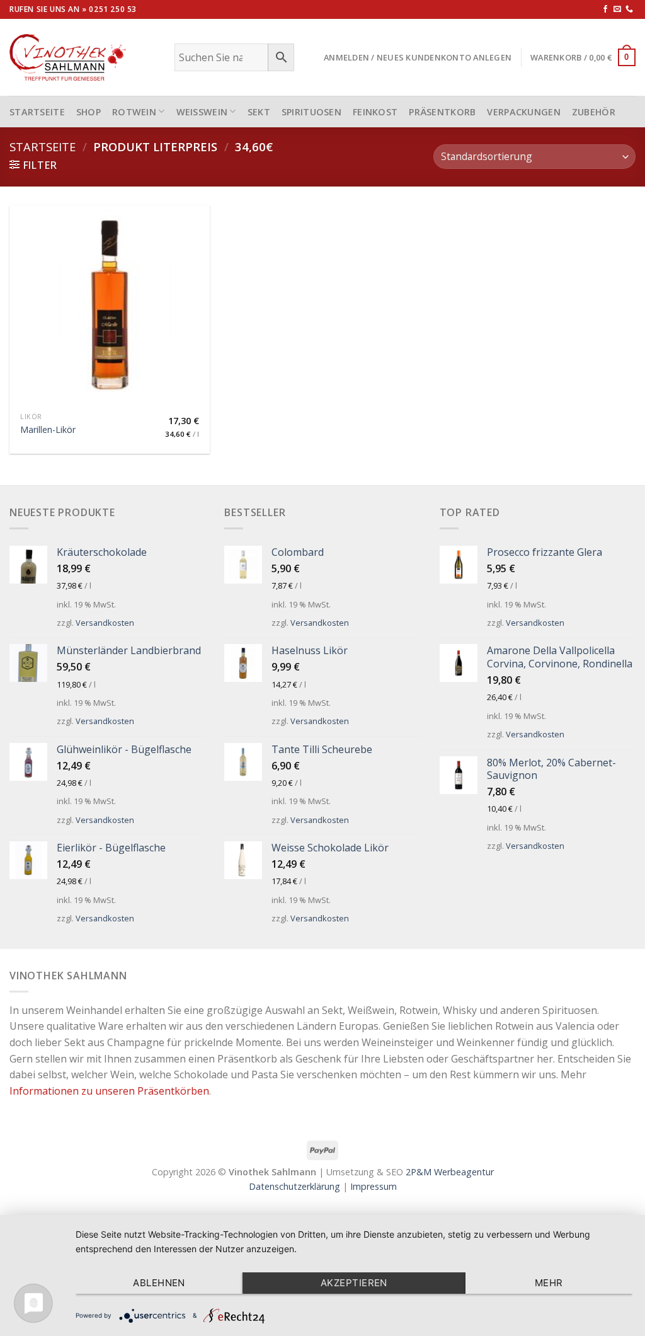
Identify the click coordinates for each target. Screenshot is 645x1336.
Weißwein (202, 112)
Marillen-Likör (48, 429)
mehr (549, 1283)
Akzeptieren (354, 1283)
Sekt (259, 112)
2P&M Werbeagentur (450, 1172)
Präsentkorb (442, 112)
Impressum (373, 1186)
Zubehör (593, 112)
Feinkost (375, 112)
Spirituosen (311, 112)
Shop (88, 112)
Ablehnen (159, 1283)
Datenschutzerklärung (294, 1186)
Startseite (42, 146)
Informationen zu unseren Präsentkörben (109, 1091)
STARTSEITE (37, 112)
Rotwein (134, 112)
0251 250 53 (113, 9)
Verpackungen (523, 112)
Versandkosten (105, 622)
